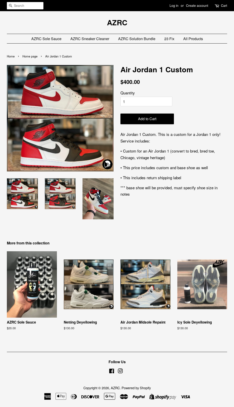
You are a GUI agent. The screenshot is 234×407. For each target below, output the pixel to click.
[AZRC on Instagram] (120, 371)
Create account (197, 5)
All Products (193, 38)
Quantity (127, 93)
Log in (174, 5)
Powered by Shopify (136, 387)
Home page (29, 56)
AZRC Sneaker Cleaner (89, 38)
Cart (224, 5)
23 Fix (169, 38)
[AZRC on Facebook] (111, 371)
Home (11, 56)
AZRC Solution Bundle (136, 38)
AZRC (117, 22)
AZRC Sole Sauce (46, 38)
